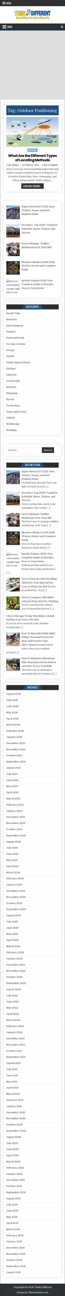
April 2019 (12, 1223)
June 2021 (12, 1075)
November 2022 (15, 970)
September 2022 (16, 983)
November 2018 (15, 1253)
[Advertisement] (32, 65)
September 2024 (16, 835)
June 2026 (12, 706)
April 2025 (12, 792)
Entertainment (14, 325)
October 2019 (14, 1186)
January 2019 (14, 1241)
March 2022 (13, 1020)
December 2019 (15, 1180)
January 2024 (14, 884)
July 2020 (12, 1143)
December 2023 (15, 890)
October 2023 (14, 903)
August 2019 (13, 1198)
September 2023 (16, 909)
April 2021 (12, 1087)
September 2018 (16, 1266)
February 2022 (15, 1026)
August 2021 (13, 1063)
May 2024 (12, 860)
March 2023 (13, 946)
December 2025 (15, 743)
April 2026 (12, 718)
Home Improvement (18, 362)
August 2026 (13, 694)
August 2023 (13, 915)
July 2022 (12, 995)
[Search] (62, 26)
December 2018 (15, 1247)
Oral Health (13, 381)
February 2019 (14, 1235)
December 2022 (15, 964)
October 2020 (14, 1124)
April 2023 (12, 940)
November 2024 (15, 823)
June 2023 (12, 927)
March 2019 (13, 1229)
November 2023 (15, 897)
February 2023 (15, 952)
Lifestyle (11, 374)
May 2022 (12, 1007)
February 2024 (15, 878)
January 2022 (14, 1032)
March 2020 (13, 1161)
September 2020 (16, 1130)
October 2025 (14, 755)
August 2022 (13, 989)
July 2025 (12, 774)
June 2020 (12, 1149)
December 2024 (15, 817)
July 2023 (12, 921)
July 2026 (12, 700)
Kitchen (10, 368)
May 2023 (12, 934)
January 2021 (14, 1106)
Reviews (32, 150)
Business (11, 319)
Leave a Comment (50, 165)
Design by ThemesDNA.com (32, 1292)
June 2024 (12, 854)
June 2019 (12, 1210)
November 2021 (15, 1044)
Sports (10, 399)
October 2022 (14, 977)
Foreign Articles (15, 344)
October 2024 (14, 829)
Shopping (12, 393)
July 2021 (12, 1069)
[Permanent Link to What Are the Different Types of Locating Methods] (32, 132)
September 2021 (16, 1057)
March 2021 (13, 1093)
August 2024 (13, 841)
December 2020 (15, 1112)
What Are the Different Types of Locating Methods (32, 158)
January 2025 (14, 811)
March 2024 (13, 872)
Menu (8, 3)
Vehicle (10, 417)
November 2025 (15, 749)
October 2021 (14, 1051)
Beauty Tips (13, 313)
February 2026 (15, 730)
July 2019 (12, 1204)
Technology (13, 405)
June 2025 (12, 780)
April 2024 (12, 866)
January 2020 (14, 1174)
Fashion (10, 331)
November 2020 (16, 1118)
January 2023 (14, 958)
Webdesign (12, 424)
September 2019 (16, 1192)
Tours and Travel (16, 411)
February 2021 (14, 1100)
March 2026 (13, 724)
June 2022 (12, 1001)
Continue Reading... (33, 186)
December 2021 (15, 1038)
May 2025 (12, 786)
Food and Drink (15, 337)
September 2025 (16, 761)
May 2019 (12, 1217)
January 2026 (14, 737)
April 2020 (12, 1155)
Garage (10, 350)
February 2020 (15, 1167)
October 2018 (14, 1260)
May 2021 (12, 1081)
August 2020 (13, 1137)
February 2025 (15, 804)
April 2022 (12, 1014)
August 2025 (13, 767)
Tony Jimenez (13, 165)
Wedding (11, 430)
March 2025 (13, 798)
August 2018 (13, 1272)
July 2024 (12, 847)
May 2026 (12, 712)
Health (10, 356)
